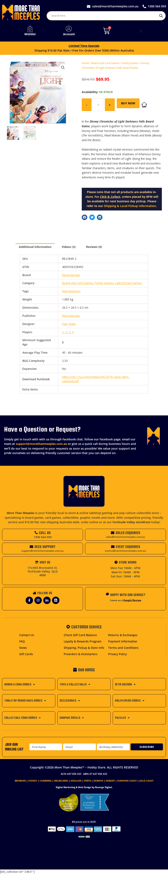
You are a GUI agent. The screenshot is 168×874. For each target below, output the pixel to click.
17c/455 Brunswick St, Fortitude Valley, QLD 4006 (42, 571)
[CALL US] (36, 532)
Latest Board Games (128, 283)
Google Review (132, 600)
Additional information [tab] (35, 247)
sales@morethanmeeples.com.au (125, 537)
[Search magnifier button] (161, 16)
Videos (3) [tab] (69, 247)
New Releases (71, 291)
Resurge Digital (103, 787)
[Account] (69, 29)
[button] (141, 31)
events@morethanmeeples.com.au (125, 550)
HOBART (110, 780)
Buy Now (128, 103)
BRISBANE (20, 780)
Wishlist (30, 34)
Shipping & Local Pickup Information (130, 206)
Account (69, 34)
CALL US (45, 533)
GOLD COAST (146, 780)
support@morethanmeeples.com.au (41, 444)
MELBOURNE (61, 780)
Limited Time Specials (84, 46)
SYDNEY (32, 780)
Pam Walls (69, 324)
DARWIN (98, 780)
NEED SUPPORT (45, 546)
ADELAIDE (76, 780)
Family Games (130, 63)
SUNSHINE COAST (127, 780)
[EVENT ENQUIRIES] (113, 546)
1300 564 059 (43, 537)
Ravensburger (71, 275)
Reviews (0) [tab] (94, 247)
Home (85, 63)
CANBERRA (46, 780)
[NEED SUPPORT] (31, 546)
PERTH (87, 780)
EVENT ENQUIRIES (128, 546)
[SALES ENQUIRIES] (112, 532)
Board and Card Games (105, 63)
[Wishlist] (30, 29)
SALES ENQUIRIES (128, 533)
